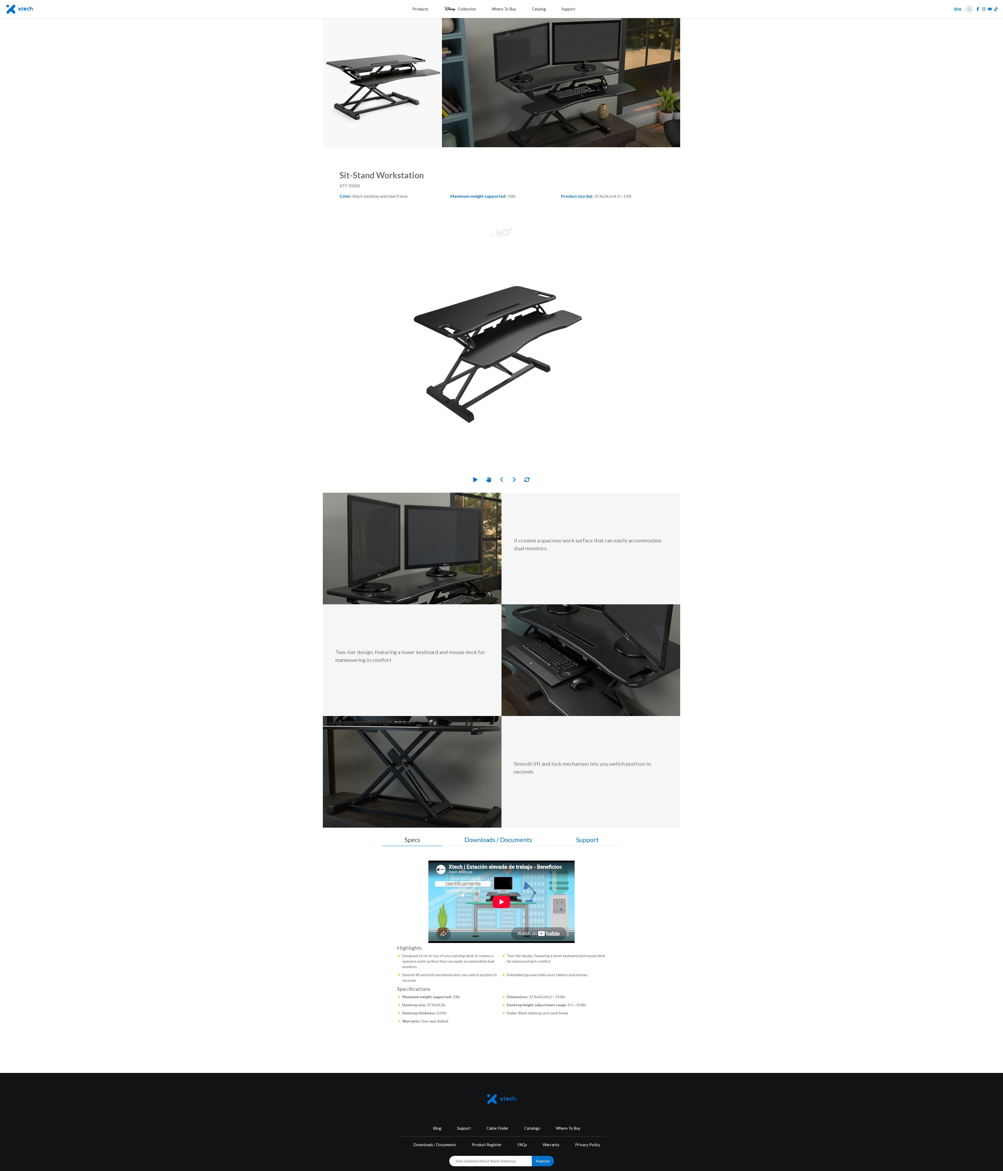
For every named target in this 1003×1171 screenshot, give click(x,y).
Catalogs (532, 1128)
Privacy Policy (587, 1144)
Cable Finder (498, 1128)
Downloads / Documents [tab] (498, 839)
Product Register (487, 1144)
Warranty (551, 1144)
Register (543, 1161)
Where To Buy (568, 1128)
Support (464, 1128)
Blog (437, 1128)
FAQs (522, 1144)
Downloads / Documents (434, 1144)
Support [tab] (587, 839)
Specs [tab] (412, 839)
